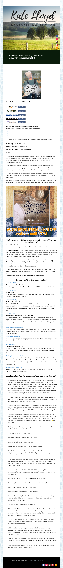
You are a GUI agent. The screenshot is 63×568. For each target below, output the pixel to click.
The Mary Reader (11, 283)
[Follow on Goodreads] (57, 42)
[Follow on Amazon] (57, 48)
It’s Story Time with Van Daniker (15, 356)
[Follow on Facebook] (57, 36)
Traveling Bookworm (12, 290)
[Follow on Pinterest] (57, 45)
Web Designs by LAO (37, 560)
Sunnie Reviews (10, 344)
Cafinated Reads (10, 313)
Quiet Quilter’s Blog (11, 300)
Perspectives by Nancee (13, 337)
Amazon (9, 132)
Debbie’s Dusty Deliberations (14, 327)
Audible (9, 134)
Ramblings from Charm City (14, 367)
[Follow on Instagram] (57, 39)
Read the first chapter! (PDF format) (18, 102)
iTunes (9, 136)
